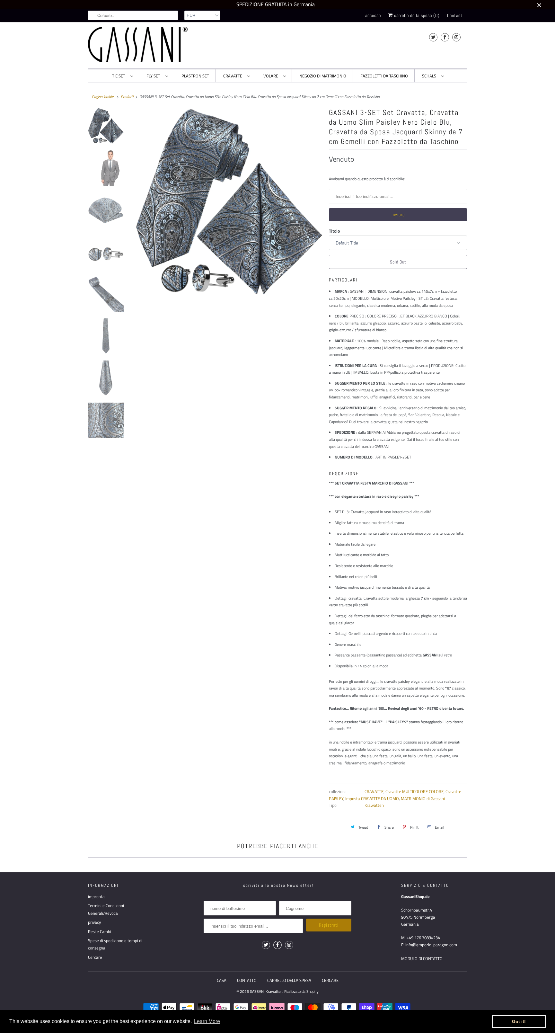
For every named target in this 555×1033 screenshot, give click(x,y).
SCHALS (430, 76)
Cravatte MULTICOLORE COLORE (414, 791)
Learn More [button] (207, 1021)
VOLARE (271, 76)
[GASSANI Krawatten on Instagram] (456, 37)
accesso (373, 15)
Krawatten (374, 805)
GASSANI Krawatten (266, 991)
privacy (94, 922)
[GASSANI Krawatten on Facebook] (445, 37)
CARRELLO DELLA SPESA (289, 980)
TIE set (119, 76)
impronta (96, 896)
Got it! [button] (519, 1021)
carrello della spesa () (416, 15)
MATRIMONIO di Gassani (423, 798)
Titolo (334, 230)
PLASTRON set (195, 76)
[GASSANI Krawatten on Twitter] (433, 37)
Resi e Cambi (99, 931)
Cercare (95, 957)
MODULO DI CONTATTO (422, 958)
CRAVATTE (233, 76)
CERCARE (330, 980)
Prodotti (127, 97)
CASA (221, 980)
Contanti (455, 15)
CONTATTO (247, 980)
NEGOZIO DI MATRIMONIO (322, 76)
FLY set (154, 76)
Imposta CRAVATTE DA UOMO (372, 798)
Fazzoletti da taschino (384, 76)
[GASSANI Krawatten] (138, 44)
